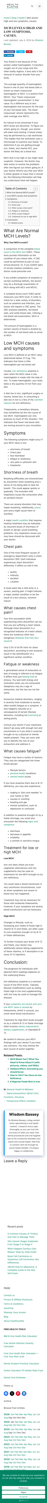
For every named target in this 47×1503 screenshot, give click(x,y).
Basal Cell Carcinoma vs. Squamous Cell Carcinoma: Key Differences (23, 1259)
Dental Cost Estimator (15, 1377)
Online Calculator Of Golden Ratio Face (23, 1370)
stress (37, 507)
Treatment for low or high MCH (24, 217)
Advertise (9, 1308)
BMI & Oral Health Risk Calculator (20, 1336)
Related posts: (17, 223)
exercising (33, 715)
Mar (21, 1414)
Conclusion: (12, 220)
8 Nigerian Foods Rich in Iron (25, 1081)
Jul (38, 1414)
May (30, 1414)
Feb (17, 1414)
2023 (6, 1437)
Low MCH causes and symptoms (22, 196)
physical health (17, 773)
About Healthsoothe (14, 1321)
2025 (6, 1422)
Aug (6, 1417)
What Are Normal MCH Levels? (21, 192)
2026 (6, 1414)
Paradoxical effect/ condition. (21, 1101)
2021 (6, 1452)
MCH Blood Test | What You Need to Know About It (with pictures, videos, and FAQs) (25, 1062)
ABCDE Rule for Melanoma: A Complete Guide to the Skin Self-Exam (22, 1270)
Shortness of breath (19, 202)
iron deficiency (19, 371)
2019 (6, 1467)
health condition (20, 520)
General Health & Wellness (20, 1089)
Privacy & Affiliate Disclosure (18, 1299)
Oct (14, 1425)
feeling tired (28, 676)
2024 (7, 1429)
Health (21, 18)
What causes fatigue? (21, 214)
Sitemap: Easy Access (15, 1312)
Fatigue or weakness (20, 211)
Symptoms (12, 199)
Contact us (9, 1295)
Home (7, 18)
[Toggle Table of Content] (34, 189)
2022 (6, 1444)
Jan (12, 1414)
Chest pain (16, 205)
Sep (10, 1425)
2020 (7, 1459)
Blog (14, 18)
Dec (24, 1425)
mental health (17, 776)
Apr (25, 1414)
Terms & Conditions (13, 1304)
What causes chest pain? (22, 208)
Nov (19, 1425)
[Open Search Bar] (32, 6)
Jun (34, 1414)
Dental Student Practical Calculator (21, 1363)
